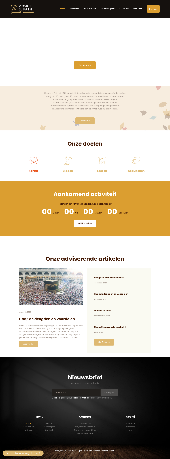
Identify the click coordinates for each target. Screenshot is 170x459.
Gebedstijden (49, 426)
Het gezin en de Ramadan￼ (109, 277)
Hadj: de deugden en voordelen (47, 319)
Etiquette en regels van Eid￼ (110, 327)
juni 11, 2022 (98, 332)
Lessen (102, 171)
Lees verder (28, 344)
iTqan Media (82, 450)
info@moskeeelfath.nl (85, 426)
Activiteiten (136, 171)
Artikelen (29, 430)
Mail (130, 430)
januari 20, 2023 (100, 283)
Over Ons (49, 423)
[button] (23, 453)
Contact (49, 430)
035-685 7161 (85, 423)
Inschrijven (109, 392)
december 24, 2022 (102, 316)
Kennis (34, 171)
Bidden (68, 171)
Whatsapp (130, 426)
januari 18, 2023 (25, 312)
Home (28, 423)
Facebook (130, 423)
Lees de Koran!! (102, 310)
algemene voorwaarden (100, 397)
